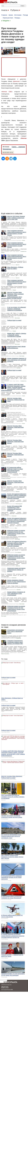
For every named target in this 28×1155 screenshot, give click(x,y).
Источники (17, 15)
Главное (4, 15)
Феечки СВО (7, 91)
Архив (11, 15)
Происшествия (8, 18)
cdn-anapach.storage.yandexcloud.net (12, 55)
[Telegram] (11, 158)
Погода (25, 15)
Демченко (16, 81)
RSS (12, 989)
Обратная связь (4, 986)
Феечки (24, 138)
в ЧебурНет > (6, 20)
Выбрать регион (5, 987)
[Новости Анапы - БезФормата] (9, 2)
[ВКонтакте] (3, 158)
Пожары (17, 18)
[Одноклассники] (7, 158)
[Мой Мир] (15, 158)
